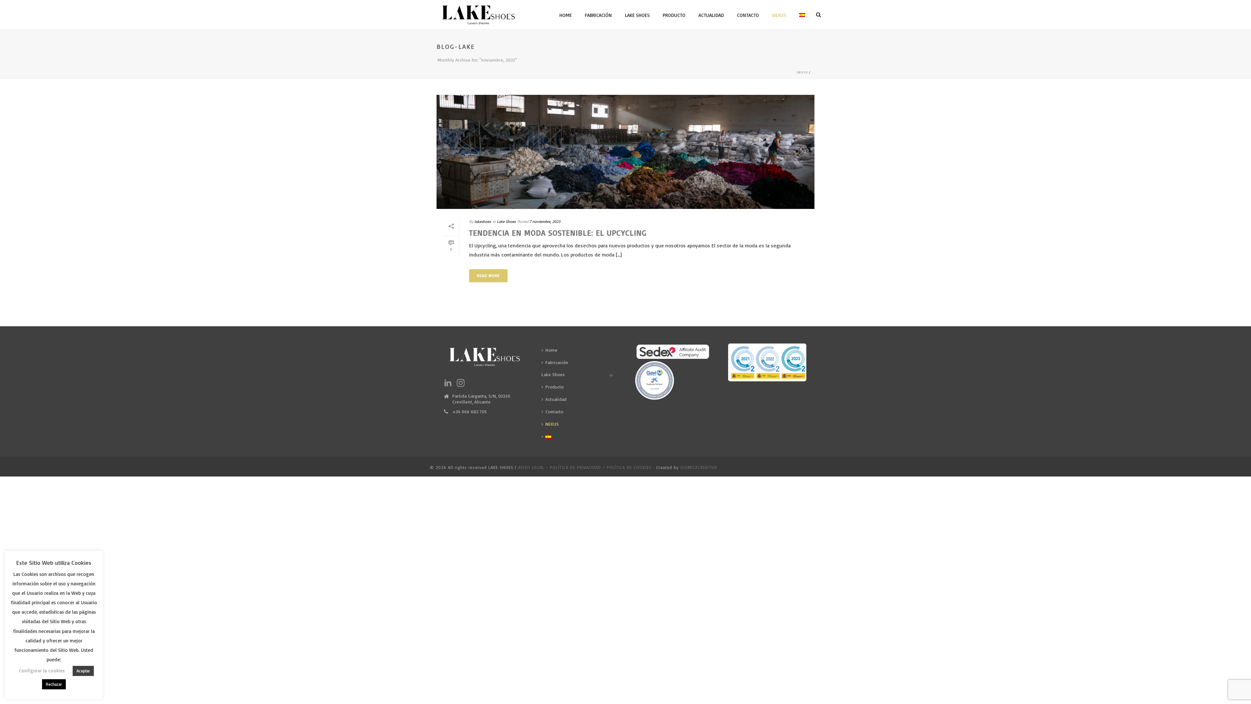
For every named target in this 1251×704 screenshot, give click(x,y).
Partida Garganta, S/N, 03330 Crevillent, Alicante (481, 398)
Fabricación (598, 15)
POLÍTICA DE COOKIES (629, 467)
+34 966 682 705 (469, 411)
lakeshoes (482, 221)
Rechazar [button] (54, 684)
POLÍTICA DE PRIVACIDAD (575, 467)
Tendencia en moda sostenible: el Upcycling (558, 233)
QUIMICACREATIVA (698, 467)
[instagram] (461, 383)
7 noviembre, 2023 (544, 221)
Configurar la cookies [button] (42, 670)
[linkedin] (448, 383)
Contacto (748, 15)
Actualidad (711, 15)
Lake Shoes (637, 15)
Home (565, 15)
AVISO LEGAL (531, 467)
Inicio (802, 72)
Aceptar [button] (83, 670)
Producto (674, 15)
